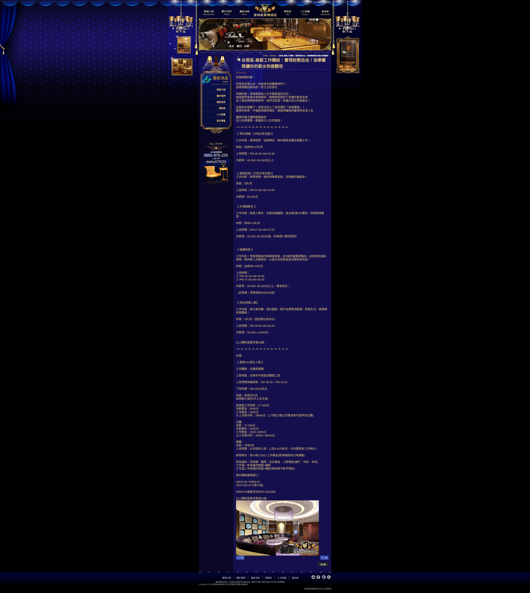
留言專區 (221, 121)
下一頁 (324, 558)
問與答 (285, 13)
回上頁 (323, 565)
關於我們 (225, 13)
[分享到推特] (313, 577)
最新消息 (244, 13)
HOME (309, 2)
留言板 (323, 13)
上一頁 (240, 558)
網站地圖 (326, 2)
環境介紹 (207, 13)
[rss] (329, 577)
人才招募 (304, 13)
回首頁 (265, 56)
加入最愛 (317, 2)
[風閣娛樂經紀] (265, 10)
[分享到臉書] (318, 577)
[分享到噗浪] (324, 577)
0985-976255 (271, 582)
